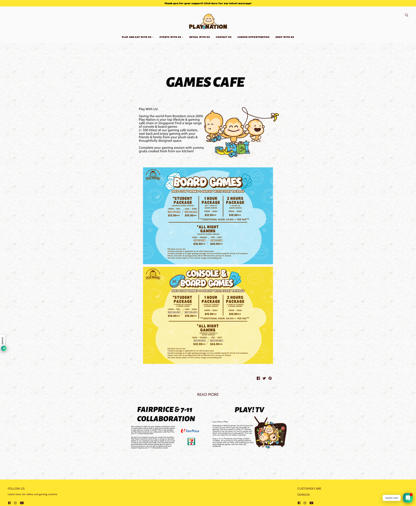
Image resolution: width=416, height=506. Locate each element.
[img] (407, 15)
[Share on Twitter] (264, 378)
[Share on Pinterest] (270, 378)
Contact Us (303, 494)
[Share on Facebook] (258, 378)
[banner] (208, 20)
